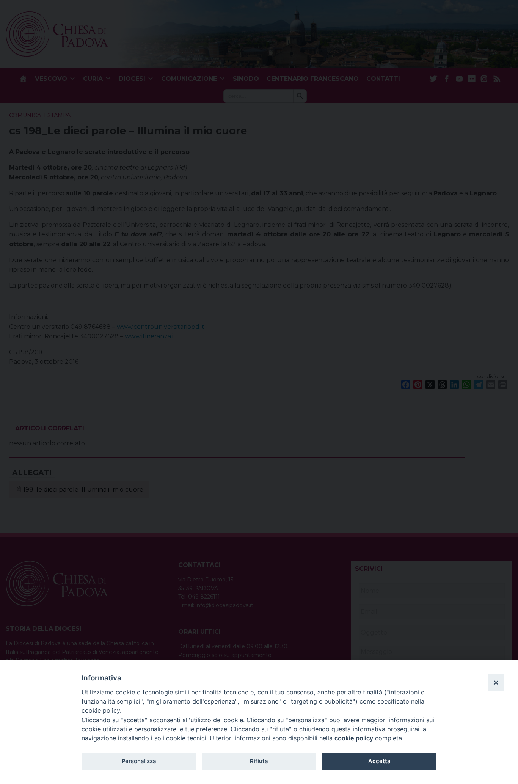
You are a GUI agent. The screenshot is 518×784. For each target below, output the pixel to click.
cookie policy (353, 738)
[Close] (496, 682)
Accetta (379, 761)
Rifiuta (259, 761)
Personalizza (139, 761)
